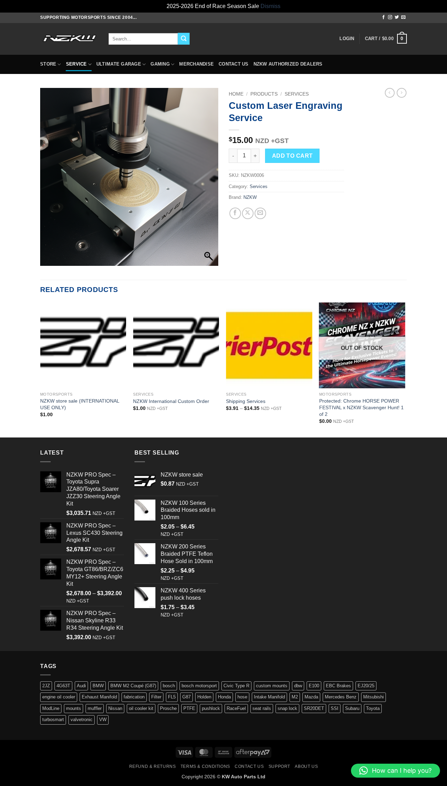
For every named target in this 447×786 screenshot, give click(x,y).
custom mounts (271, 685)
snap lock (287, 708)
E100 (314, 685)
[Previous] (40, 369)
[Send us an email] (403, 17)
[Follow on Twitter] (397, 17)
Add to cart (292, 156)
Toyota (373, 708)
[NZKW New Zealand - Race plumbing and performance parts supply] (69, 39)
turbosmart (53, 719)
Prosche (168, 708)
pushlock (211, 708)
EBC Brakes (338, 685)
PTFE (189, 708)
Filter (156, 696)
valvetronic (82, 719)
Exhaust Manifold (99, 696)
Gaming (160, 64)
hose (242, 696)
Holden (204, 696)
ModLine (50, 708)
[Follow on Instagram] (390, 17)
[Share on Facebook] (235, 213)
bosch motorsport (199, 685)
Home (236, 94)
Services (297, 94)
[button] (346, 38)
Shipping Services (245, 401)
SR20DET (314, 708)
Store (48, 64)
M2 (295, 696)
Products (264, 94)
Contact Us (234, 64)
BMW (98, 685)
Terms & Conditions (205, 766)
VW (103, 719)
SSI (334, 708)
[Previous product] (401, 93)
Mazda (311, 696)
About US (306, 766)
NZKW (250, 197)
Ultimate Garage (118, 64)
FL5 (172, 696)
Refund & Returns (152, 766)
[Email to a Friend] (260, 213)
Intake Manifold (269, 696)
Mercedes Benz (341, 696)
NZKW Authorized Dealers (288, 64)
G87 (186, 696)
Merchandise (196, 64)
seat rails (261, 708)
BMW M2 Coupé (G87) (133, 685)
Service (76, 64)
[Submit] (184, 39)
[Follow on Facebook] (383, 17)
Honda (224, 696)
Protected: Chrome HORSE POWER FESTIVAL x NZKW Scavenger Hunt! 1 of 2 (361, 407)
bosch (169, 685)
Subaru (352, 708)
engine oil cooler (58, 696)
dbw (298, 685)
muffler (95, 708)
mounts (73, 708)
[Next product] (390, 93)
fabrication (134, 696)
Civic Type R (236, 685)
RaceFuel (236, 708)
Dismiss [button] (270, 6)
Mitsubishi (373, 696)
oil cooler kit (141, 708)
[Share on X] (248, 213)
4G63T (63, 685)
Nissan (115, 708)
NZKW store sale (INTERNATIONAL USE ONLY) (79, 404)
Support (279, 766)
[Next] (405, 369)
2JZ (46, 685)
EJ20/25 (366, 685)
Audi (81, 685)
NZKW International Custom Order (171, 401)
